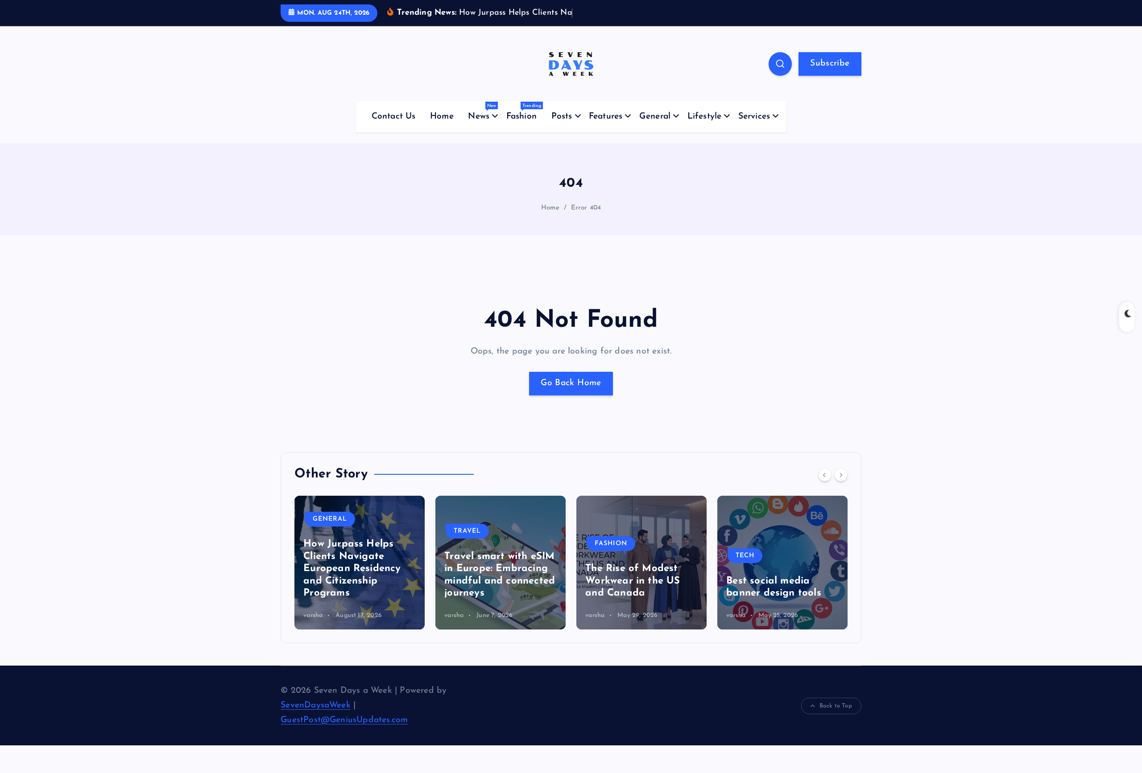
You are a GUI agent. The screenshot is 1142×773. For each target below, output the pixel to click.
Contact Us (394, 116)
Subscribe (829, 63)
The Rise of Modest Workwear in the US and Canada (491, 580)
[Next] (841, 474)
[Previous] (825, 474)
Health (750, 531)
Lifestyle (704, 116)
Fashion (524, 112)
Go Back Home (571, 383)
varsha (313, 615)
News (482, 112)
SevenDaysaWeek (316, 705)
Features (606, 116)
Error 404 (586, 208)
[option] (359, 562)
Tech (604, 555)
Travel (326, 531)
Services (754, 116)
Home (442, 116)
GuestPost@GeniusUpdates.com (344, 720)
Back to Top (835, 706)
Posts (561, 116)
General (654, 116)
